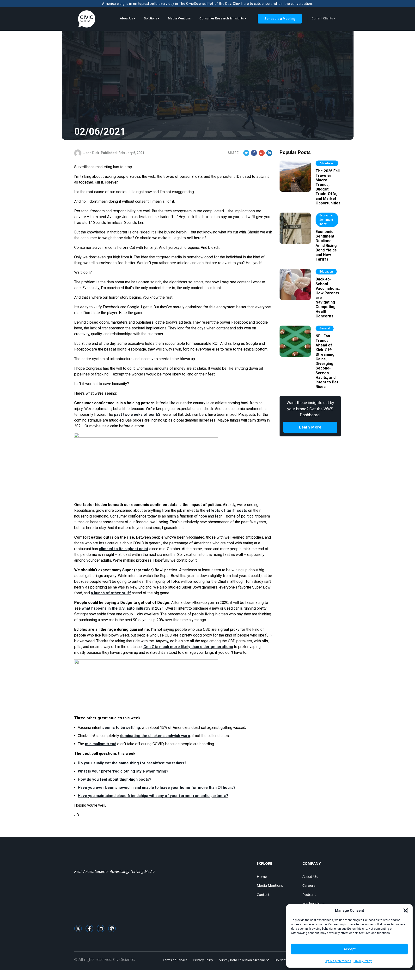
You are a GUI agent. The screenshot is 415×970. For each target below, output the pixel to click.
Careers (309, 885)
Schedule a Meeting (279, 19)
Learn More (310, 427)
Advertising (327, 163)
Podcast (309, 894)
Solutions (150, 18)
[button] (405, 910)
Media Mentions (179, 18)
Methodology (313, 903)
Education (326, 271)
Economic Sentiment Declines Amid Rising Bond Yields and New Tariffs (326, 245)
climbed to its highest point (123, 549)
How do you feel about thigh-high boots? (114, 779)
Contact (263, 894)
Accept (349, 949)
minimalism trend (100, 744)
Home (262, 876)
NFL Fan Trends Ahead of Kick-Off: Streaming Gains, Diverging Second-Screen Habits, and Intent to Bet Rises (327, 361)
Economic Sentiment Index (326, 220)
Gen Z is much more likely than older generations (188, 646)
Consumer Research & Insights (221, 18)
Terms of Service (175, 960)
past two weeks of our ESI (137, 414)
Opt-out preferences (338, 961)
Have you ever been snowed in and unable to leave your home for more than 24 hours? (157, 787)
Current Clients (322, 18)
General (324, 328)
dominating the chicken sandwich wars (155, 735)
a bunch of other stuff (111, 593)
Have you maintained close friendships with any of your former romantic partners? (153, 795)
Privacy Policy (363, 961)
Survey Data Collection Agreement (244, 960)
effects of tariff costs (226, 510)
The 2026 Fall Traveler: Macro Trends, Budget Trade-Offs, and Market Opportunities (328, 187)
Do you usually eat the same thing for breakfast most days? (132, 763)
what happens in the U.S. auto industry (116, 608)
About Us (126, 18)
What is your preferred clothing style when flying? (123, 771)
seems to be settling (121, 727)
